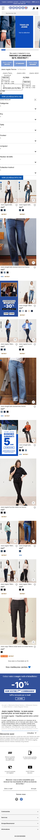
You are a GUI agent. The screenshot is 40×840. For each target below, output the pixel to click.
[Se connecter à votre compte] (34, 8)
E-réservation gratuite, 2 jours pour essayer (30, 757)
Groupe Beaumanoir (7, 823)
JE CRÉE (20, 698)
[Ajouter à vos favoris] (16, 205)
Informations (5, 829)
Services (4, 817)
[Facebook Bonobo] (21, 799)
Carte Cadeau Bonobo (30, 772)
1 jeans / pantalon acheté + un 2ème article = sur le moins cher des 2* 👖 (20, 2)
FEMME (6, 313)
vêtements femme (31, 705)
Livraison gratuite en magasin (10, 772)
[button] (2, 191)
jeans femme (7, 707)
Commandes (5, 811)
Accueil (4, 705)
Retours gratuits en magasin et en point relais (10, 758)
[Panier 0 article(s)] (37, 8)
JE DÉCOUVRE (9, 447)
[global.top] (38, 711)
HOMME (11, 313)
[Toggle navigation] (3, 8)
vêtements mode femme (16, 705)
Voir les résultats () (12, 97)
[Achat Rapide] (15, 200)
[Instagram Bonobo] (16, 799)
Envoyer (33, 788)
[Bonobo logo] (18, 8)
